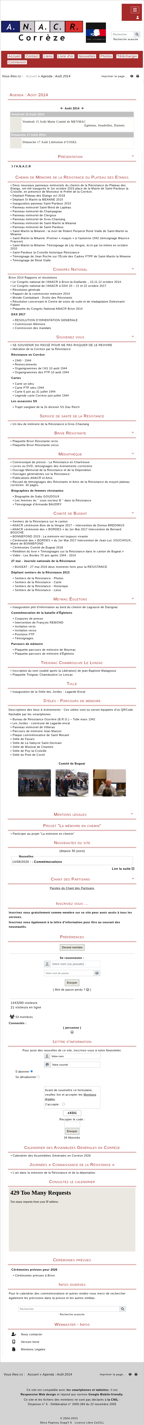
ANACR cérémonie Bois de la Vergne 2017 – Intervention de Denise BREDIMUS (68, 525)
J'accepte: (53, 1104)
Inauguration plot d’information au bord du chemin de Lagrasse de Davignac (66, 607)
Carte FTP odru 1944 (30, 387)
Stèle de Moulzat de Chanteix (33, 746)
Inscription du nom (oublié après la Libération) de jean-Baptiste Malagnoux (64, 670)
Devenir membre (72, 947)
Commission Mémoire (30, 324)
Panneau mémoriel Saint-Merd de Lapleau (42, 207)
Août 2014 (72, 108)
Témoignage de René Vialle (32, 260)
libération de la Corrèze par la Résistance (42, 349)
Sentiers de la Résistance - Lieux (38, 590)
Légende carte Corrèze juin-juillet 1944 (42, 395)
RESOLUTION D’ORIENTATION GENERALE (47, 320)
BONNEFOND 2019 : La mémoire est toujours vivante (51, 536)
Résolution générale (27, 289)
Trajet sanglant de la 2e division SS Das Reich (48, 407)
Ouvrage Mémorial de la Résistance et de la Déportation (52, 470)
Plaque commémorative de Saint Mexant (41, 735)
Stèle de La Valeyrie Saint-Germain (37, 742)
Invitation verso (26, 630)
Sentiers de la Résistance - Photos (39, 578)
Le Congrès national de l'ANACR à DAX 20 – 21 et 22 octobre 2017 (60, 285)
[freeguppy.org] (50, 1418)
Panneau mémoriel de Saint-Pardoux (38, 227)
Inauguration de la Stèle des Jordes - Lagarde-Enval (49, 691)
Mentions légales (93, 814)
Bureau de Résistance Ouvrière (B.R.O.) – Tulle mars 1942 (54, 719)
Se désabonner (25, 1077)
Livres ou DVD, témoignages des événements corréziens (53, 466)
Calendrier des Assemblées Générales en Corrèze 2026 (52, 1155)
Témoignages (24, 638)
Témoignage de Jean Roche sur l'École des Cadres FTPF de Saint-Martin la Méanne (72, 256)
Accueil (31, 76)
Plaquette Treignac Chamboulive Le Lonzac (43, 674)
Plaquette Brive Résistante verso (36, 445)
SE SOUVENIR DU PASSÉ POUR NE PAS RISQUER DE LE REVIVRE (63, 345)
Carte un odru (25, 383)
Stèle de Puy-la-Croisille (29, 750)
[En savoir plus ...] (92, 1418)
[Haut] (138, 572)
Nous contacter (31, 1334)
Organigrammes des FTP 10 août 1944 (42, 372)
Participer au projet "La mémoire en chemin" (43, 833)
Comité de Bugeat (72, 763)
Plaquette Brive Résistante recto (36, 441)
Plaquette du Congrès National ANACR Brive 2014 (48, 308)
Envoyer (72, 982)
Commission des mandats (33, 328)
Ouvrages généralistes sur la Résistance (42, 474)
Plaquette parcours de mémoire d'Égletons (45, 653)
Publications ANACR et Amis (33, 477)
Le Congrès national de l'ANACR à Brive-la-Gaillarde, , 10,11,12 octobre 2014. (68, 281)
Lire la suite (122, 868)
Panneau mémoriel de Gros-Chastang (39, 219)
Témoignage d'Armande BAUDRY (39, 504)
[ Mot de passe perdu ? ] (72, 989)
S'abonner (22, 1071)
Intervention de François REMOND (39, 622)
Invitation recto (26, 626)
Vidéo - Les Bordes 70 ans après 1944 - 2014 (45, 555)
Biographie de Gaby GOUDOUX (37, 496)
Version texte (29, 1341)
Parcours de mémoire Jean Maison (37, 731)
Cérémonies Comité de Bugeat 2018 (38, 547)
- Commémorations (47, 861)
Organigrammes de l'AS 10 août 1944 (41, 368)
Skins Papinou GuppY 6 (57, 1422)
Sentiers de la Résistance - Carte (38, 582)
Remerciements (26, 364)
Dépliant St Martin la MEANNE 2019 (38, 199)
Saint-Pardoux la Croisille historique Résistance (46, 252)
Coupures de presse (29, 618)
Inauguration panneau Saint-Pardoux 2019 (42, 203)
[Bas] (138, 585)
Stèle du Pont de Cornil (29, 754)
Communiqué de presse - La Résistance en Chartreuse (52, 462)
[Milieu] (138, 578)
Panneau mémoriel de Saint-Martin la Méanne (44, 223)
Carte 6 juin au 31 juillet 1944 (35, 391)
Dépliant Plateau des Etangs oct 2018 (39, 195)
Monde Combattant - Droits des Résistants (43, 297)
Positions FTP (25, 634)
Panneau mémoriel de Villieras (34, 727)
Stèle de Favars (24, 739)
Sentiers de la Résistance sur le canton (41, 521)
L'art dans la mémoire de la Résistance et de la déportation (54, 1172)
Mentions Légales (33, 1349)
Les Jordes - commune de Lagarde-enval (41, 723)
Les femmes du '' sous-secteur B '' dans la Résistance (53, 500)
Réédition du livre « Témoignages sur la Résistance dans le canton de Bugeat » (69, 551)
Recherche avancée (125, 39)
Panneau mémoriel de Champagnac (37, 211)
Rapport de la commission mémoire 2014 (42, 293)
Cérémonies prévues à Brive (35, 1275)
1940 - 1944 (23, 360)
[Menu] (135, 10)
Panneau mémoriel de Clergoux (34, 215)
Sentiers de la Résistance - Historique (42, 586)
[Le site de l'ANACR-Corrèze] (42, 30)
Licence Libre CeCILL (89, 1422)
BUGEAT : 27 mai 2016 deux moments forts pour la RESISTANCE (61, 566)
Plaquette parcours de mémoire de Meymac (46, 649)
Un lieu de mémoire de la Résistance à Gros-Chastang (51, 424)
